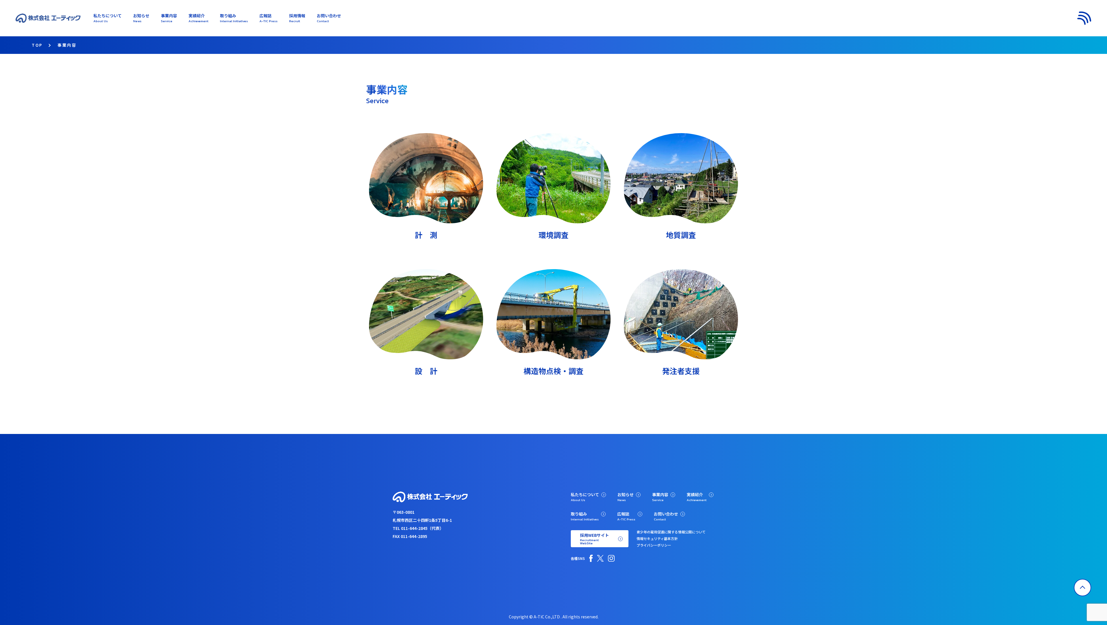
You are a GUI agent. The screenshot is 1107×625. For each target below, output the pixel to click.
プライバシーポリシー (654, 545)
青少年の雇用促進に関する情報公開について (671, 531)
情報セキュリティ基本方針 (657, 538)
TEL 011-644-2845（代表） (418, 528)
